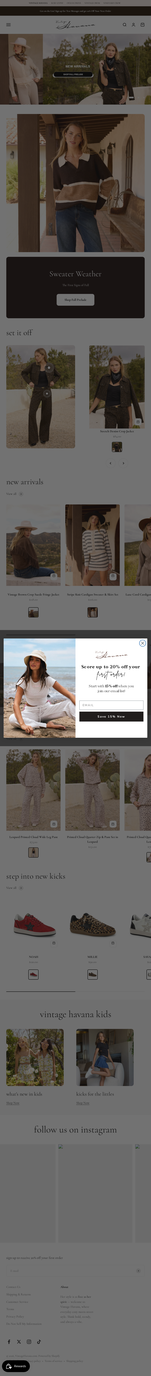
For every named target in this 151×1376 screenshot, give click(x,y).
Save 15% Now (111, 717)
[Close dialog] (142, 643)
